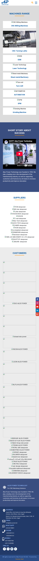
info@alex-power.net (11, 523)
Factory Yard (19, 559)
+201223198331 (10, 528)
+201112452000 (9, 543)
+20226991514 (10, 533)
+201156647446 (9, 540)
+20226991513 (10, 535)
